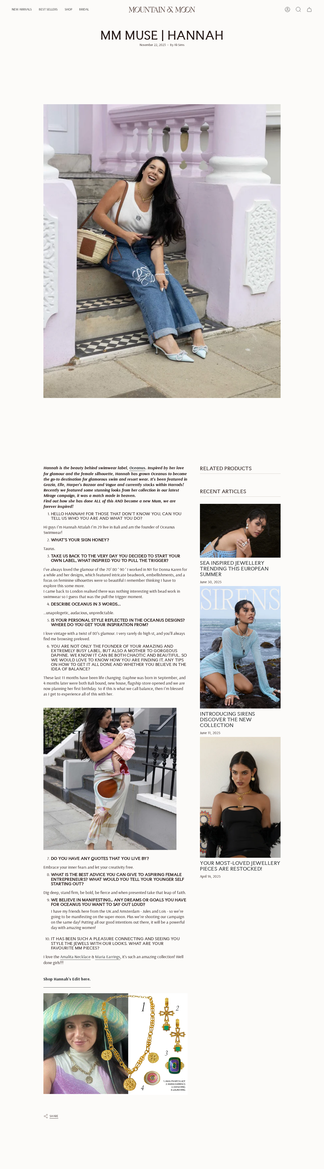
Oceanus (137, 467)
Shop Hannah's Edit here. (67, 979)
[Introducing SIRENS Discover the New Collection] (240, 647)
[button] (21, 9)
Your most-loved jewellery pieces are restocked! (240, 865)
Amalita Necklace (75, 956)
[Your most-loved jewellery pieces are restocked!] (240, 797)
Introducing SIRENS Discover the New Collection (227, 719)
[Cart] (309, 9)
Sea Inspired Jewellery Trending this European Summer (234, 568)
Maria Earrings (107, 956)
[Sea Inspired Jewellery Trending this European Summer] (240, 531)
